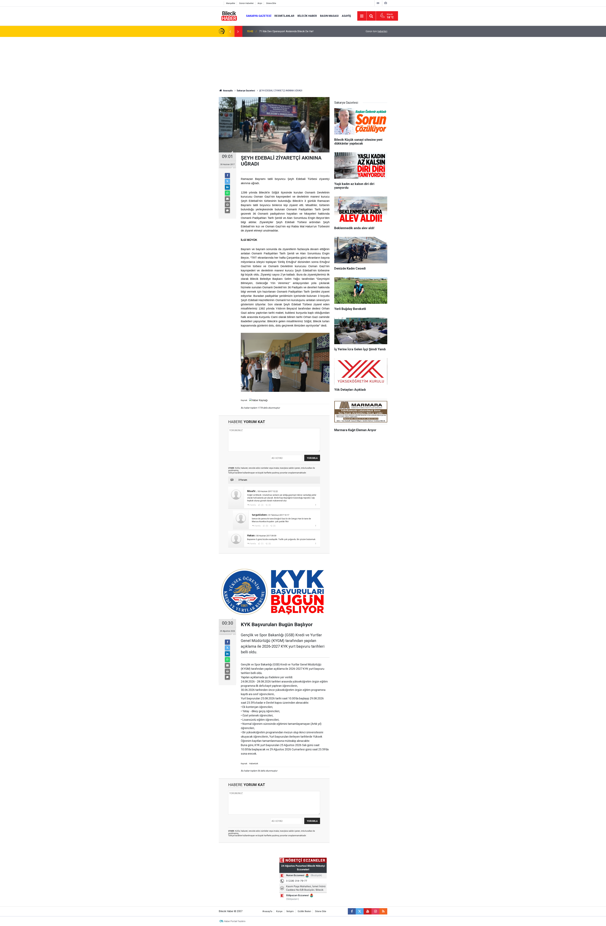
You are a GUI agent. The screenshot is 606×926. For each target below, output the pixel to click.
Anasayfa (228, 90)
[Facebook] (227, 175)
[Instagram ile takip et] (375, 911)
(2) (262, 505)
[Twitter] (227, 181)
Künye (279, 911)
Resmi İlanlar (284, 15)
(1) (262, 544)
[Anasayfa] (220, 3)
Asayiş (346, 15)
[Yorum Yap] (227, 210)
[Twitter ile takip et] (360, 911)
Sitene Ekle (271, 3)
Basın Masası (329, 15)
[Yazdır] (227, 204)
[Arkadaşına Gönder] (227, 198)
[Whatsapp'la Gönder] (227, 193)
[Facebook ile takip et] (352, 911)
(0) (269, 505)
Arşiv (260, 3)
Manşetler (230, 3)
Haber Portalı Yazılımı (234, 921)
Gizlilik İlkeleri (304, 911)
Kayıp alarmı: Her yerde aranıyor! (277, 31)
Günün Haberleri (246, 3)
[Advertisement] (303, 61)
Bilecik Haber (307, 15)
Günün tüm (376, 31)
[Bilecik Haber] (229, 15)
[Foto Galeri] (385, 3)
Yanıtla (253, 505)
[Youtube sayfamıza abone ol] (367, 911)
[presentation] (230, 31)
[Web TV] (378, 3)
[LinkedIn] (227, 187)
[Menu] (362, 16)
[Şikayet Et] (315, 505)
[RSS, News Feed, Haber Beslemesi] (383, 911)
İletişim (290, 911)
